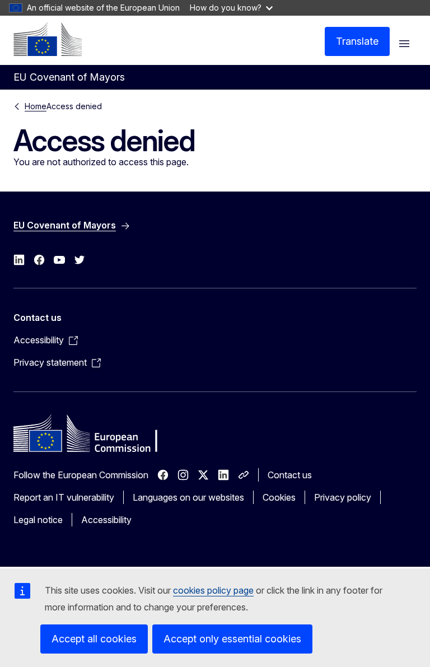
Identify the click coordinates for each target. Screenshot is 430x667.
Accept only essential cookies (232, 639)
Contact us (290, 475)
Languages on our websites (188, 497)
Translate (357, 41)
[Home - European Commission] (47, 39)
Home (35, 106)
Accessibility (106, 519)
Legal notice (38, 519)
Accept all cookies (94, 639)
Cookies (279, 497)
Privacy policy (342, 497)
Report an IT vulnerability (63, 497)
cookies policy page (213, 590)
